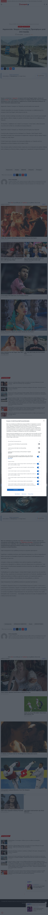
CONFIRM (15, 489)
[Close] (44, 421)
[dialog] (24, 457)
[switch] (38, 444)
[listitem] (24, 441)
